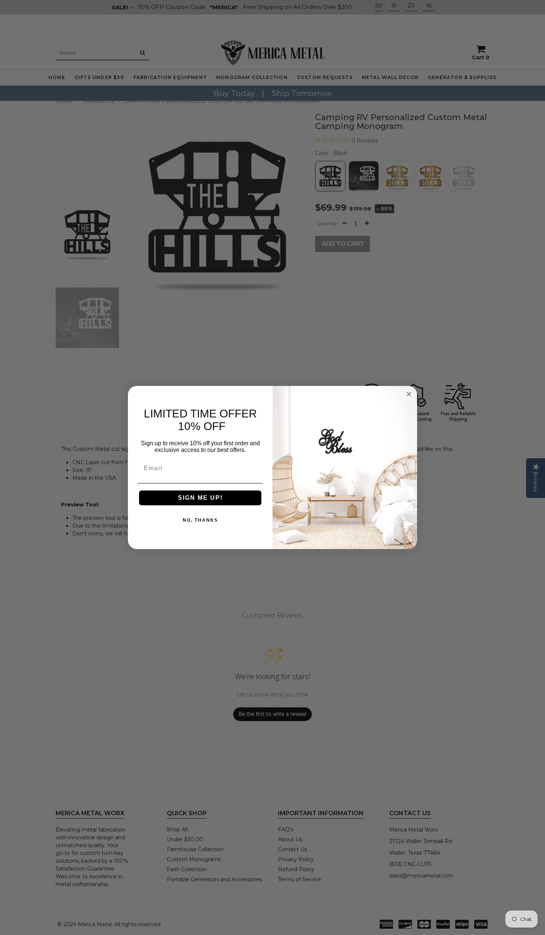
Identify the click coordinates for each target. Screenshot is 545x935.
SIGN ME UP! (200, 498)
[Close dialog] (408, 394)
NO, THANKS (200, 520)
